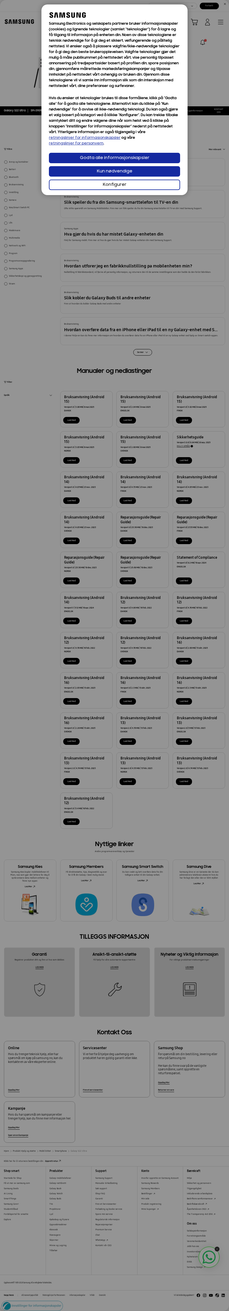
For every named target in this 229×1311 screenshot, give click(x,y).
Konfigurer (114, 185)
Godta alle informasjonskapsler (114, 158)
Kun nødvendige (114, 171)
